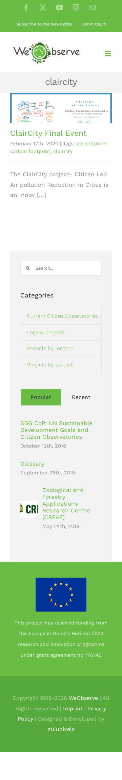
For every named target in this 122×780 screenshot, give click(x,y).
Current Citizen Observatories (62, 316)
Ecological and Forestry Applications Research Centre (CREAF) (66, 504)
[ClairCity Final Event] (61, 108)
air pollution (91, 144)
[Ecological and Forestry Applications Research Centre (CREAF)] (29, 505)
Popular (40, 397)
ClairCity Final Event (48, 133)
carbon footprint (30, 151)
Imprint (73, 708)
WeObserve (83, 698)
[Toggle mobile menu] (108, 53)
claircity (63, 151)
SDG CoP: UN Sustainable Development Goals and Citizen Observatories (56, 430)
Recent (81, 397)
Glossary (32, 463)
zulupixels (61, 729)
